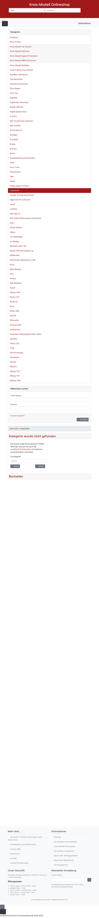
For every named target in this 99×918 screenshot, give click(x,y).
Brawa (12, 144)
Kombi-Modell (16, 227)
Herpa (12, 181)
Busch (12, 153)
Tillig (12, 348)
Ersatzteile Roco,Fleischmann (22, 158)
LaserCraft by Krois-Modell (21, 70)
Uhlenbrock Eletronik (19, 84)
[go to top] (2, 906)
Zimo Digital (15, 88)
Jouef (12, 204)
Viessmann (14, 357)
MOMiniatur (15, 255)
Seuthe (13, 315)
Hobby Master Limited (19, 186)
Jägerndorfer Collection (20, 200)
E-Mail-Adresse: (15, 395)
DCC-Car (14, 93)
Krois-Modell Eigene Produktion (23, 56)
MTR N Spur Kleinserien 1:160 (22, 260)
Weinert (13, 366)
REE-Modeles (15, 283)
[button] (74, 15)
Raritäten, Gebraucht (19, 74)
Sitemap (57, 837)
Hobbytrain (14, 190)
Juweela (13, 209)
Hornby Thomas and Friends (22, 195)
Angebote (14, 37)
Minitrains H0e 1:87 (18, 246)
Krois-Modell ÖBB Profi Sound (23, 60)
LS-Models (14, 241)
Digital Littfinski (16, 107)
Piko (12, 274)
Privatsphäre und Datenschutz (22, 844)
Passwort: (13, 404)
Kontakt (13, 858)
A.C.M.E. (13, 116)
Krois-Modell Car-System (21, 47)
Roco (12, 306)
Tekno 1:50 (14, 343)
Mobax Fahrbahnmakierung (21, 251)
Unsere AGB (15, 849)
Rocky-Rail (14, 311)
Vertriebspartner (60, 865)
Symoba (13, 339)
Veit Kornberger (16, 353)
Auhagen (14, 135)
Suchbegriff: (15, 456)
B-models (14, 139)
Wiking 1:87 (15, 376)
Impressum (14, 854)
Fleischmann (15, 172)
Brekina (13, 149)
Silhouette (14, 320)
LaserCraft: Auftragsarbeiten (65, 855)
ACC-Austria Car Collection (21, 121)
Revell (12, 288)
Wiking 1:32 (15, 371)
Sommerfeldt (15, 325)
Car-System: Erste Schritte (65, 842)
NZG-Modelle (15, 269)
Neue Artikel (15, 42)
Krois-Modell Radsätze (19, 65)
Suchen (85, 10)
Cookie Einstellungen (18, 863)
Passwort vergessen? (17, 416)
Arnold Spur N (16, 130)
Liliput (12, 232)
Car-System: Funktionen (63, 851)
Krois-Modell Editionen (20, 51)
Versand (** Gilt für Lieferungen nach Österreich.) (25, 838)
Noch (12, 264)
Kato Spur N (15, 213)
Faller (12, 162)
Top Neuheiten (16, 79)
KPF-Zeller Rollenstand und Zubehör (25, 218)
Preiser (13, 278)
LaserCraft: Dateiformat (63, 860)
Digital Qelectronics (18, 112)
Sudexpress (15, 329)
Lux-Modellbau (16, 237)
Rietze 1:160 (15, 292)
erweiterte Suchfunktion (20, 449)
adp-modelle (15, 125)
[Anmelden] (89, 880)
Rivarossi (14, 302)
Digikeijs (13, 98)
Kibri (12, 223)
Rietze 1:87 (14, 297)
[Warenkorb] (87, 15)
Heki (12, 176)
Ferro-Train (15, 167)
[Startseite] (68, 15)
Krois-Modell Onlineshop (49, 4)
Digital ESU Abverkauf (19, 102)
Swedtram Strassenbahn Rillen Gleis (25, 334)
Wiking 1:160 (15, 380)
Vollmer (13, 362)
